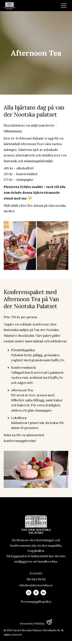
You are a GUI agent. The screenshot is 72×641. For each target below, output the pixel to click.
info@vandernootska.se (36, 585)
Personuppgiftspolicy (36, 601)
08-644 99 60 (36, 579)
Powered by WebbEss (32, 623)
